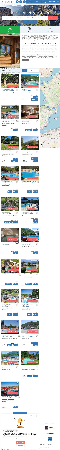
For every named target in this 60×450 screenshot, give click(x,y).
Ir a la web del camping (13, 85)
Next (17, 143)
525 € (36, 345)
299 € (36, 376)
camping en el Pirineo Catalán (44, 51)
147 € (10, 314)
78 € (36, 97)
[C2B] (50, 433)
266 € (36, 161)
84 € (10, 191)
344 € (36, 314)
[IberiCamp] (6, 2)
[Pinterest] (20, 1)
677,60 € (15, 222)
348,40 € (35, 99)
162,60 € (35, 158)
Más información (7, 73)
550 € (36, 130)
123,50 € (9, 284)
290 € (16, 130)
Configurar (20, 445)
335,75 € (29, 130)
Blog (37, 1)
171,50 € (29, 284)
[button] (47, 107)
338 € (36, 191)
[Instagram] (24, 1)
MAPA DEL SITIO (48, 444)
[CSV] (50, 427)
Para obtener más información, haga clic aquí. (12, 437)
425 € (36, 253)
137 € (10, 345)
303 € (16, 345)
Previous (3, 143)
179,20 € (35, 343)
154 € (36, 220)
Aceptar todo (20, 442)
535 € (16, 253)
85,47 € (8, 222)
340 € (16, 406)
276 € (36, 222)
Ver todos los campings (30, 22)
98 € (30, 376)
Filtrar (25, 70)
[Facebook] (17, 1)
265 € (36, 284)
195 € (16, 191)
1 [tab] (6, 86)
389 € (16, 284)
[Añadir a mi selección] (17, 76)
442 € (16, 314)
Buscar (53, 17)
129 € (16, 159)
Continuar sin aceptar (34, 415)
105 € (30, 191)
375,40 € (15, 161)
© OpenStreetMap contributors (54, 147)
